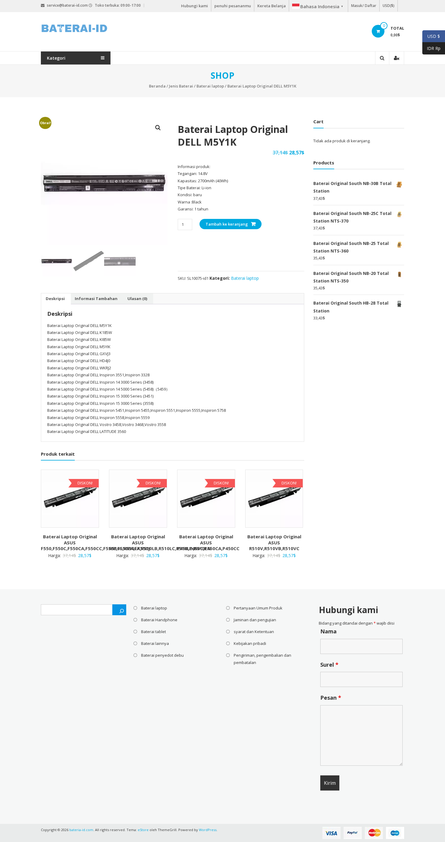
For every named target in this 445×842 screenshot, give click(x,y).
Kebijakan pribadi (250, 643)
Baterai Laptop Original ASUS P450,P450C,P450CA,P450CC (208, 542)
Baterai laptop (210, 86)
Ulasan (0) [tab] (137, 298)
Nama (328, 631)
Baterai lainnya (155, 643)
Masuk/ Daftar (363, 5)
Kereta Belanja (271, 5)
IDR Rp (431, 48)
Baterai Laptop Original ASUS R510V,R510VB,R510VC (274, 542)
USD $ (431, 36)
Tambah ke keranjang (227, 224)
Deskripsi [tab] (55, 298)
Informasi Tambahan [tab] (96, 298)
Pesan (330, 697)
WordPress (207, 829)
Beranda (157, 86)
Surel (329, 664)
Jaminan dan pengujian (255, 619)
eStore (143, 829)
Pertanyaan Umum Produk (258, 608)
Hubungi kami (194, 5)
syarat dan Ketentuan (254, 631)
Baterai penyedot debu (162, 655)
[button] (158, 127)
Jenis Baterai (181, 86)
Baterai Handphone (159, 619)
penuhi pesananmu (232, 5)
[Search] (119, 609)
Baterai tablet (153, 631)
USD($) (388, 5)
